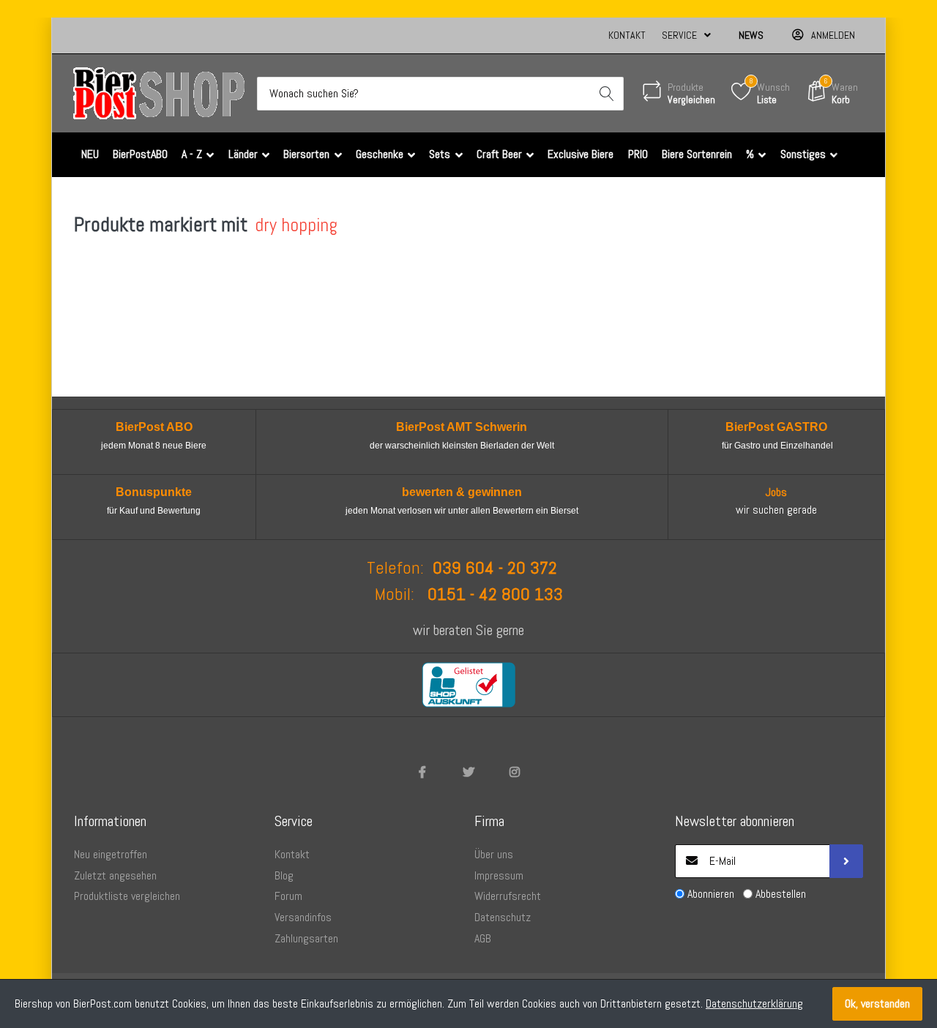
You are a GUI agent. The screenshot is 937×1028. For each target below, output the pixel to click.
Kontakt (627, 35)
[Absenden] (846, 861)
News (751, 35)
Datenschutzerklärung (754, 1003)
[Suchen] (607, 93)
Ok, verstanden (877, 1003)
